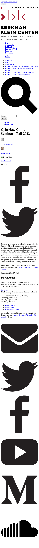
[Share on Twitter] (19, 240)
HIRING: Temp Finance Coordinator (18, 74)
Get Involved (9, 64)
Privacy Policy (10, 305)
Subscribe (4, 290)
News (7, 62)
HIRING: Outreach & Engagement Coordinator (21, 66)
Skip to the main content (9, 2)
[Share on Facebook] (19, 202)
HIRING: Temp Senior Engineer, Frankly (19, 72)
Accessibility (9, 307)
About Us (8, 60)
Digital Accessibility (12, 309)
